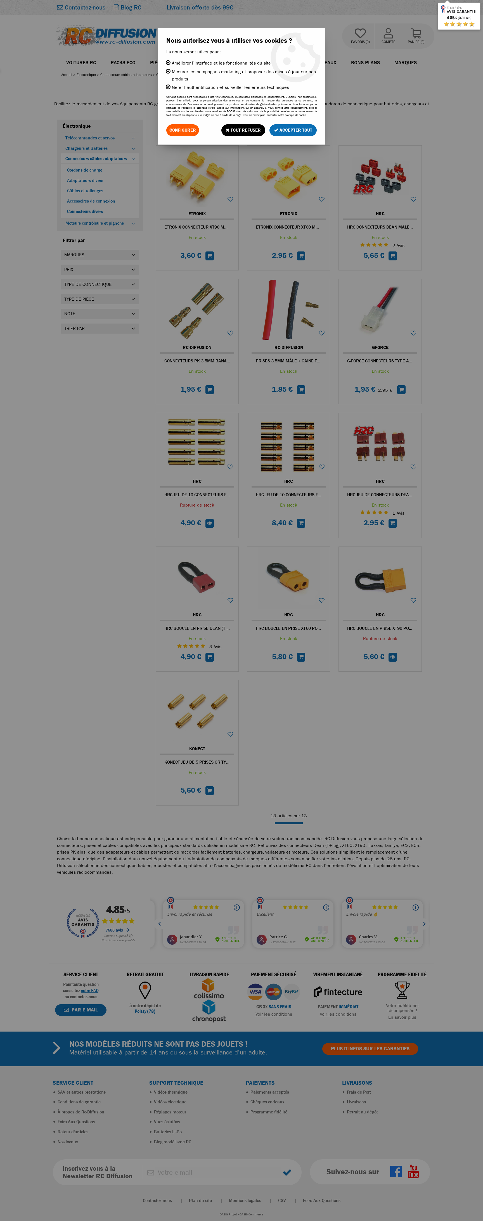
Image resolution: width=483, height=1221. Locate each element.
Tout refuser (245, 130)
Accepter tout (295, 130)
